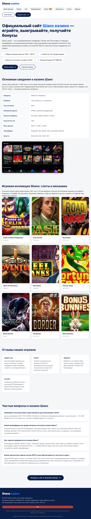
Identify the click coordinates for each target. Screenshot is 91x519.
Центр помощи (8, 9)
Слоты (69, 9)
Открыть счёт (21, 14)
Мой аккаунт (8, 14)
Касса (48, 9)
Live (26, 9)
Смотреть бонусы (27, 67)
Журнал (77, 9)
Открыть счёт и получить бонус (44, 478)
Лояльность (59, 9)
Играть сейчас (8, 67)
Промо (19, 9)
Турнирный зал (36, 9)
